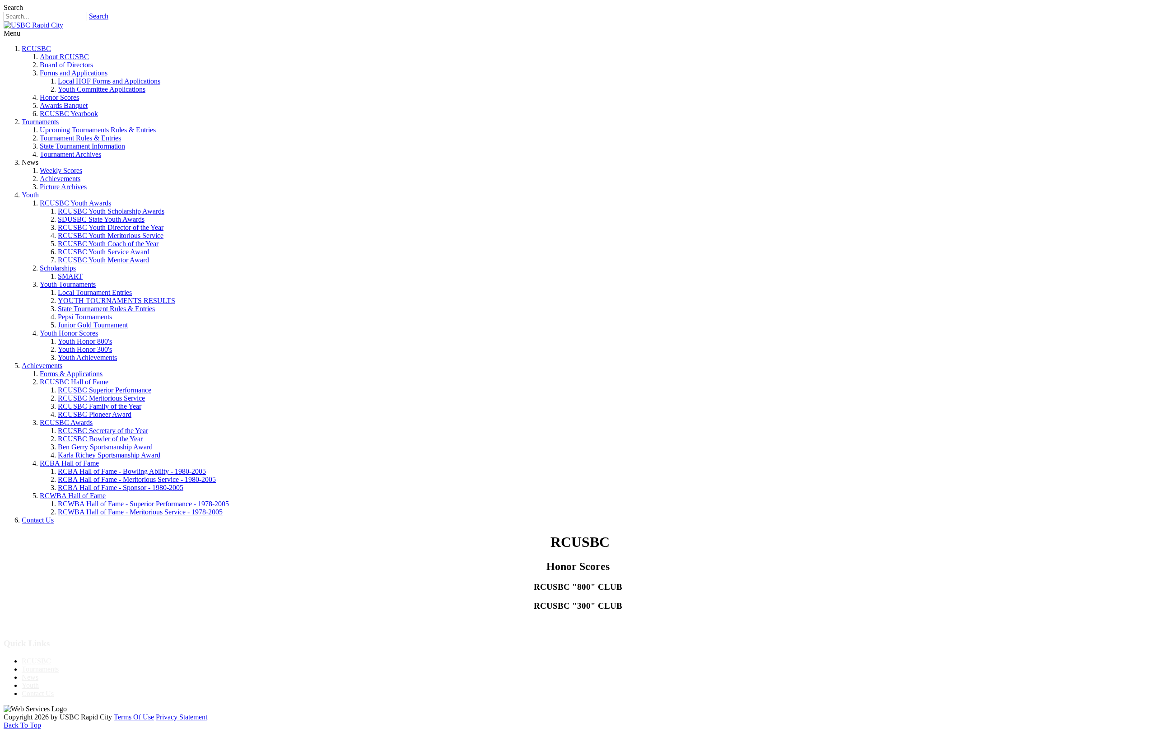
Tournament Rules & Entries (80, 138)
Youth (30, 195)
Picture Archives (63, 187)
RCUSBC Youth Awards (75, 203)
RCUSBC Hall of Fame (74, 382)
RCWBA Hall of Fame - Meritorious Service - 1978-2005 (140, 512)
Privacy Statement (181, 717)
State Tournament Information (82, 146)
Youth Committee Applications (101, 89)
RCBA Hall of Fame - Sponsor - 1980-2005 (120, 487)
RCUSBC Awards (66, 422)
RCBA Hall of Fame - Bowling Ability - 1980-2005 (132, 471)
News (30, 677)
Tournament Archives (70, 154)
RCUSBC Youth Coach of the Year (108, 243)
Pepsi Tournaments (85, 317)
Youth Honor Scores (69, 333)
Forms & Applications (71, 374)
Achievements (60, 178)
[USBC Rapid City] (33, 25)
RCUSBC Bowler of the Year (100, 439)
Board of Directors (66, 65)
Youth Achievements (87, 357)
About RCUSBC (64, 57)
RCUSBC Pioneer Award (94, 414)
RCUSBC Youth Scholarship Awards (111, 211)
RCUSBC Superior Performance (104, 390)
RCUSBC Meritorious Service (101, 398)
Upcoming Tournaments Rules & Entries (98, 130)
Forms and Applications (73, 73)
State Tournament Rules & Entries (106, 309)
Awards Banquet (64, 105)
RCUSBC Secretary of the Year (103, 430)
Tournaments (40, 122)
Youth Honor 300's (85, 349)
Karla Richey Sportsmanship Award (109, 455)
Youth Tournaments (68, 284)
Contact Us (38, 520)
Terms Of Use (134, 717)
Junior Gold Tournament (93, 325)
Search (98, 16)
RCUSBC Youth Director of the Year (110, 227)
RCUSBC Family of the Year (99, 406)
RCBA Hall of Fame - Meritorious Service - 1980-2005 (137, 479)
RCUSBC (36, 48)
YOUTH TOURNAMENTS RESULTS (116, 300)
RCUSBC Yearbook (69, 113)
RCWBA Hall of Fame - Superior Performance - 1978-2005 (143, 504)
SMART (70, 276)
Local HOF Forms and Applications (109, 81)
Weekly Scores (61, 170)
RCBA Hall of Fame (69, 463)
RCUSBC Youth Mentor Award (103, 260)
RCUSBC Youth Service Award (103, 252)
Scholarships (58, 268)
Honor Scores (59, 97)
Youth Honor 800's (85, 341)
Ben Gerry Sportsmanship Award (105, 447)
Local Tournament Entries (95, 292)
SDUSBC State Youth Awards (101, 219)
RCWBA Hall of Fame (73, 496)
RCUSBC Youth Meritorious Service (110, 235)
